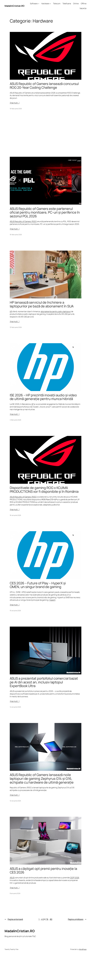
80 (51, 919)
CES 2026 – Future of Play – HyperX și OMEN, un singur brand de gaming (38, 585)
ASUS (12, 877)
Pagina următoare (77, 919)
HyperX (52, 600)
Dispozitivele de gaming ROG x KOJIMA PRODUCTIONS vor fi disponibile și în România (44, 489)
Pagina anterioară (14, 919)
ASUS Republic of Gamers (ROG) (23, 221)
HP (11, 311)
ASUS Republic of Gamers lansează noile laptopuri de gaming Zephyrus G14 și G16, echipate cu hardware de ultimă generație (42, 778)
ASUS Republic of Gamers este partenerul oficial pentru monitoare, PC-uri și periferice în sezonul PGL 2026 (45, 212)
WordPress (82, 949)
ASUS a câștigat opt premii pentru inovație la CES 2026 (43, 870)
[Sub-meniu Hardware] (50, 3)
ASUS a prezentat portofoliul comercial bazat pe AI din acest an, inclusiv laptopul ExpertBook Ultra (44, 682)
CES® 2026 (74, 877)
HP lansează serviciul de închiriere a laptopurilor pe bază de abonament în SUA (42, 304)
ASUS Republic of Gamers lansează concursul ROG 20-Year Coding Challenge (44, 85)
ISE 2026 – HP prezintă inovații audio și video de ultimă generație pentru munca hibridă (43, 397)
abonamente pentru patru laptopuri (56, 311)
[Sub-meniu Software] (38, 3)
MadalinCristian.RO (14, 5)
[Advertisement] (45, 133)
